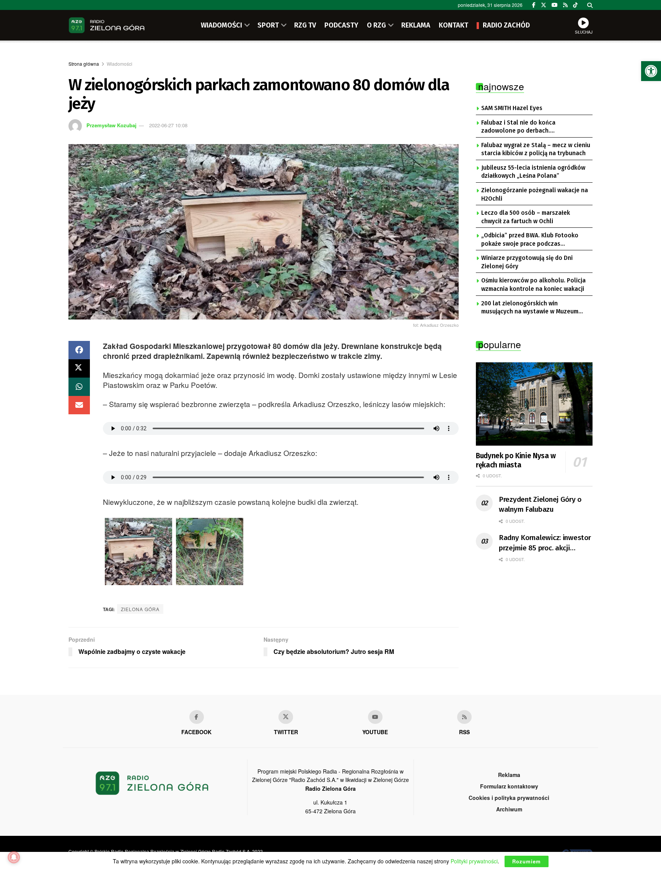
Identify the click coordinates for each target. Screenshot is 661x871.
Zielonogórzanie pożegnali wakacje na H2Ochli (534, 194)
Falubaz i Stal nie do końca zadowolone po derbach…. (518, 127)
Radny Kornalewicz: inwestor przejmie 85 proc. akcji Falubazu (545, 543)
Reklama (509, 775)
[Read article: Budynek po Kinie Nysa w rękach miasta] (534, 404)
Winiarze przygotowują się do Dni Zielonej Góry (527, 262)
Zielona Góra (140, 609)
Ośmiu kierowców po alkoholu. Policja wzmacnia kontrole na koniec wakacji (533, 284)
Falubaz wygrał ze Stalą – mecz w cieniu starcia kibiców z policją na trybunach (535, 149)
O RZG (376, 25)
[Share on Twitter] (79, 368)
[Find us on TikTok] (575, 5)
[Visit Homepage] (106, 25)
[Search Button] (590, 5)
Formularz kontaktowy (509, 786)
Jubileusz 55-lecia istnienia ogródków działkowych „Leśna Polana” (533, 172)
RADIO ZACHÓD (506, 25)
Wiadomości (119, 63)
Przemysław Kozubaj (111, 125)
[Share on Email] (79, 405)
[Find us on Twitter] (543, 5)
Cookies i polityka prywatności (509, 797)
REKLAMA (415, 25)
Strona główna (83, 63)
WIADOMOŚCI (221, 25)
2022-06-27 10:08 (168, 125)
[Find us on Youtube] (375, 717)
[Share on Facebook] (79, 350)
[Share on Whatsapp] (79, 387)
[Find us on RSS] (565, 5)
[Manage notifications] (14, 857)
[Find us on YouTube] (555, 5)
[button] (651, 71)
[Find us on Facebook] (534, 5)
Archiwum (509, 809)
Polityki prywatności (474, 861)
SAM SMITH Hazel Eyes (511, 108)
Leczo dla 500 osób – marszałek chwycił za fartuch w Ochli (525, 217)
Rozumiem (526, 861)
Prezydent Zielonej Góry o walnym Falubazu (540, 504)
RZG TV (305, 25)
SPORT (268, 25)
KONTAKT (453, 25)
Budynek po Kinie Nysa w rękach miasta (516, 460)
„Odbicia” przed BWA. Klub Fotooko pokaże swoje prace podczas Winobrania (529, 240)
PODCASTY (341, 25)
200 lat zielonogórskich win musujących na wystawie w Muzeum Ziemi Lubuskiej (529, 308)
